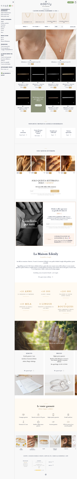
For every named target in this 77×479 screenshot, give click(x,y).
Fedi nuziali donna (5, 14)
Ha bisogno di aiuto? (6, 74)
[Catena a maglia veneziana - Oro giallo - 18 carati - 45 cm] (68, 74)
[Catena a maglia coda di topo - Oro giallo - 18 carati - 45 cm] (23, 97)
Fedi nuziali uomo (5, 16)
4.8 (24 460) (39, 470)
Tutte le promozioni (5, 46)
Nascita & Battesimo (5, 41)
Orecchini (3, 25)
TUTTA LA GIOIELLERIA (6, 19)
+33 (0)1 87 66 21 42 (39, 462)
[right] (69, 382)
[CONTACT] (39, 467)
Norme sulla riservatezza (58, 456)
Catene (2, 28)
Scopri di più (52, 194)
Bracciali (3, 27)
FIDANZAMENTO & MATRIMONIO (5, 10)
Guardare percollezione (53, 133)
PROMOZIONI (4, 44)
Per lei (2, 37)
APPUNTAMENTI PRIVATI (6, 67)
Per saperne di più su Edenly (44, 277)
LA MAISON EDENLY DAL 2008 (6, 54)
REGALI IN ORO (4, 35)
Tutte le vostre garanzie (6, 57)
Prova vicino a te (4, 69)
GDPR (67, 456)
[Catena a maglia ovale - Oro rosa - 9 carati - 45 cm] (53, 97)
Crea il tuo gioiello (5, 62)
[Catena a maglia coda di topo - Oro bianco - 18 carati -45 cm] (38, 74)
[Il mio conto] (6, 6)
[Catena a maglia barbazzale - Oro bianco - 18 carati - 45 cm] (53, 74)
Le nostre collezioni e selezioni (5, 59)
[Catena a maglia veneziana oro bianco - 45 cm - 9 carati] (68, 97)
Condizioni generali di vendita (36, 456)
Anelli (2, 21)
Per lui (2, 39)
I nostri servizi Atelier (5, 64)
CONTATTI (25, 456)
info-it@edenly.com (39, 464)
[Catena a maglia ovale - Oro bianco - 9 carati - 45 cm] (61, 44)
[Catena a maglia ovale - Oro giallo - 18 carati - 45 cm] (31, 44)
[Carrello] (8, 6)
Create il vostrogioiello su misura (38, 133)
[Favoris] (4, 5)
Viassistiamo (22, 133)
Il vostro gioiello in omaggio (7, 48)
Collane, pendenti (5, 23)
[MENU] (13, 2)
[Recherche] (2, 6)
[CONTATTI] (10, 6)
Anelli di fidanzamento (6, 12)
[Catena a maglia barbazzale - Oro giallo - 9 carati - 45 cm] (23, 74)
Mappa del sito (47, 456)
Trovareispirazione (69, 133)
